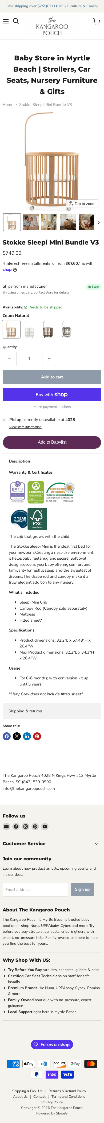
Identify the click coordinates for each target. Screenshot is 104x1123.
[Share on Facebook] (7, 736)
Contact (39, 1096)
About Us (20, 1096)
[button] (12, 222)
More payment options (52, 407)
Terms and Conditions (68, 1096)
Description (19, 461)
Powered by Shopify (52, 1113)
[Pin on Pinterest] (37, 736)
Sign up (82, 889)
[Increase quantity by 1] (49, 359)
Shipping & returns (25, 711)
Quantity (10, 347)
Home (8, 104)
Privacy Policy (52, 1102)
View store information (25, 427)
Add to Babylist (52, 442)
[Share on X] (17, 736)
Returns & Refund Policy (67, 1091)
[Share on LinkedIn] (27, 736)
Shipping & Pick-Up (27, 1091)
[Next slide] (98, 222)
